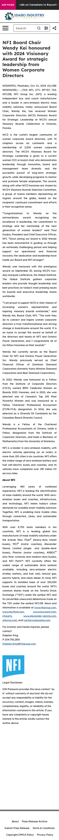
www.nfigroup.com (45, 607)
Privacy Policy (45, 834)
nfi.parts (7, 615)
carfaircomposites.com (37, 620)
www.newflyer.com (13, 611)
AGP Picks (8, 4)
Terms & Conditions (44, 828)
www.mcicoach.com (44, 611)
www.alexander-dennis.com (39, 615)
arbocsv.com (9, 620)
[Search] (39, 28)
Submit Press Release (17, 828)
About (15, 821)
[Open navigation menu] (5, 28)
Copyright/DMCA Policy (20, 834)
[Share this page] (54, 28)
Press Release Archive (34, 821)
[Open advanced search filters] (46, 28)
